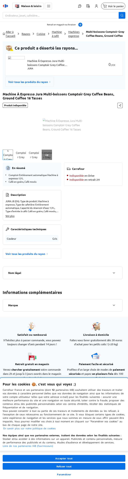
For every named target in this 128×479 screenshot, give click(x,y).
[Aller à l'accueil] (5, 6)
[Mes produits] (88, 6)
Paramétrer (64, 474)
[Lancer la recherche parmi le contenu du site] (122, 15)
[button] (48, 6)
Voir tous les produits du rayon (28, 82)
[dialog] (64, 428)
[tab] (8, 155)
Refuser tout (64, 466)
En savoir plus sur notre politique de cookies (29, 428)
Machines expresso (74, 33)
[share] (120, 105)
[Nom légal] (113, 273)
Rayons (26, 33)
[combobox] (64, 15)
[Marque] (113, 305)
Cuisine (41, 33)
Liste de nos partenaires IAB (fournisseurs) (28, 445)
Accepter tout (64, 458)
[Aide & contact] (79, 6)
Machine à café (57, 33)
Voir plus (10, 215)
